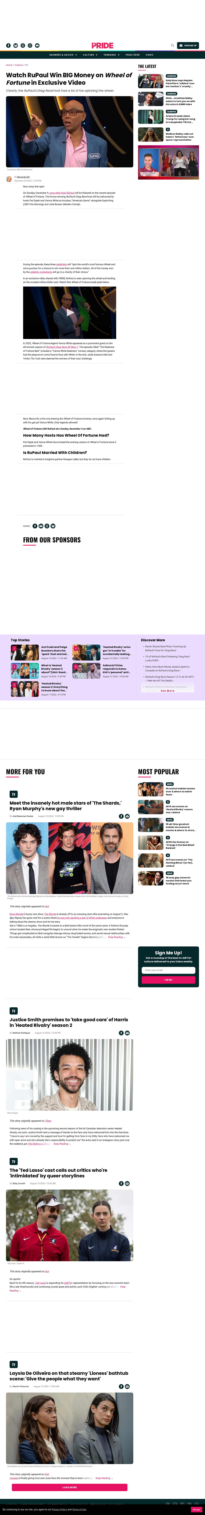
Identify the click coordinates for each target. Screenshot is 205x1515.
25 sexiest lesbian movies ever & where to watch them (180, 791)
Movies (169, 784)
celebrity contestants (41, 272)
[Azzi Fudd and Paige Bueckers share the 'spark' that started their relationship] (25, 652)
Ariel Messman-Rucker (23, 816)
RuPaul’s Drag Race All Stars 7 (62, 347)
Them (48, 1120)
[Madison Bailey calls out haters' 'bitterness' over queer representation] (150, 134)
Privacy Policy (59, 1509)
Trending (110, 54)
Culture (88, 54)
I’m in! (168, 980)
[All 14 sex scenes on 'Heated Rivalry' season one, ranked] (150, 807)
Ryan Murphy (17, 914)
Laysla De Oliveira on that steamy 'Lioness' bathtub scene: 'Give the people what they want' (69, 1376)
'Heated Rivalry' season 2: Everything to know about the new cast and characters (54, 690)
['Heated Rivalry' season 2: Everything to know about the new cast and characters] (25, 689)
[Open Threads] (22, 45)
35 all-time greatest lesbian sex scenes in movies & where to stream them (181, 829)
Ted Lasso (40, 1283)
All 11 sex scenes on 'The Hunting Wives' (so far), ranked (179, 862)
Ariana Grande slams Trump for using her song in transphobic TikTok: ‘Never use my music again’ (180, 122)
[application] (69, 313)
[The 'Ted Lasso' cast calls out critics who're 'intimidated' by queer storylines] (69, 1225)
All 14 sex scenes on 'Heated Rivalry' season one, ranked (179, 809)
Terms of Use (79, 1509)
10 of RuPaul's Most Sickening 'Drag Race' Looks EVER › (167, 658)
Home (9, 65)
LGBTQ (67, 1283)
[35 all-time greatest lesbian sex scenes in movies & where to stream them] (150, 825)
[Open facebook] (8, 45)
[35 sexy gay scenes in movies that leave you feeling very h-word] (150, 878)
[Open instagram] (30, 45)
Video (149, 54)
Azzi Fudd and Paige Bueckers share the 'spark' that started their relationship (54, 652)
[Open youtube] (37, 45)
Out (47, 906)
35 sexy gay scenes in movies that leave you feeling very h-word (178, 880)
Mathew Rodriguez (21, 1033)
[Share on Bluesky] (53, 526)
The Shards (50, 914)
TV (26, 65)
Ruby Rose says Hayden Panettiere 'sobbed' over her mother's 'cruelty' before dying (180, 85)
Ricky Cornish (19, 1183)
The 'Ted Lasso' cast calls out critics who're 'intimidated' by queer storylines (58, 1173)
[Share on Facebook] (35, 526)
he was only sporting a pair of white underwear (81, 917)
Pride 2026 (133, 54)
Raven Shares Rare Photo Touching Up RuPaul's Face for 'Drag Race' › (165, 648)
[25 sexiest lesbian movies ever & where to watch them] (150, 789)
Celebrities (171, 76)
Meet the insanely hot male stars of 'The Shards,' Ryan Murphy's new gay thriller (66, 806)
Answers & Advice (61, 54)
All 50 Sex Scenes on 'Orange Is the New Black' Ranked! (180, 845)
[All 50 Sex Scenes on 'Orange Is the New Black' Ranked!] (150, 842)
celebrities (61, 264)
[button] (69, 312)
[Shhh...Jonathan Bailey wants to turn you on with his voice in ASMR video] (150, 99)
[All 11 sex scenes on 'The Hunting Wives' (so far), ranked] (150, 860)
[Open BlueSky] (15, 45)
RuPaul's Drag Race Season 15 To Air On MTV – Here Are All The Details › (169, 678)
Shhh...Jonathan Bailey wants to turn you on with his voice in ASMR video (180, 101)
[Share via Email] (41, 526)
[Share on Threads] (47, 526)
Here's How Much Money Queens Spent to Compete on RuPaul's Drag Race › (167, 668)
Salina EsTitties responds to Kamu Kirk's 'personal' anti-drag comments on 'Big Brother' (116, 672)
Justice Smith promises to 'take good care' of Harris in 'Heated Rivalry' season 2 (69, 1022)
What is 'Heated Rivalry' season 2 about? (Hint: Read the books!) (53, 671)
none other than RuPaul (61, 192)
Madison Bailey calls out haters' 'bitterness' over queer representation (180, 137)
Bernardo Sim (23, 177)
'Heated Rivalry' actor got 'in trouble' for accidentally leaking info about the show (117, 652)
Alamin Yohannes (21, 1386)
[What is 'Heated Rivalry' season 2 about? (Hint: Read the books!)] (25, 670)
